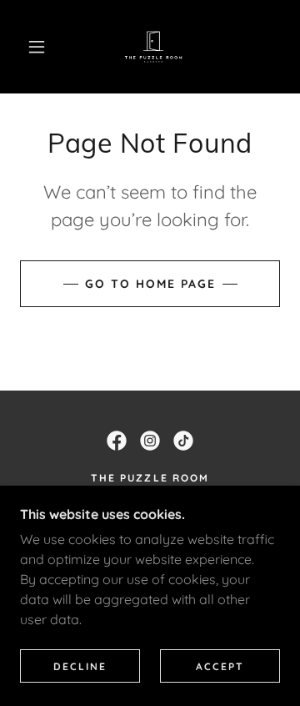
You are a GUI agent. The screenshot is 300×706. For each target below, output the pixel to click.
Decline (80, 666)
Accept (220, 666)
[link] (153, 46)
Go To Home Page (150, 283)
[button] (36, 46)
